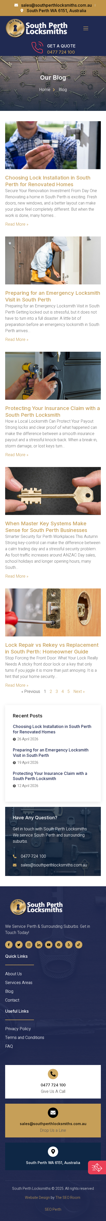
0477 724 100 (61, 52)
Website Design (37, 1197)
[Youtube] (48, 944)
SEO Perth (53, 1209)
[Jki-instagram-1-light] (29, 944)
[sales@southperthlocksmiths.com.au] (53, 1113)
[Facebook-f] (9, 944)
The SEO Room (68, 1197)
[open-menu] (86, 28)
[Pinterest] (59, 944)
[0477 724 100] (53, 1074)
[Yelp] (69, 944)
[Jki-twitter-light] (19, 944)
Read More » (16, 224)
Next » (79, 692)
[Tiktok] (79, 944)
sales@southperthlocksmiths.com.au (53, 1123)
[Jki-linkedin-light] (38, 944)
